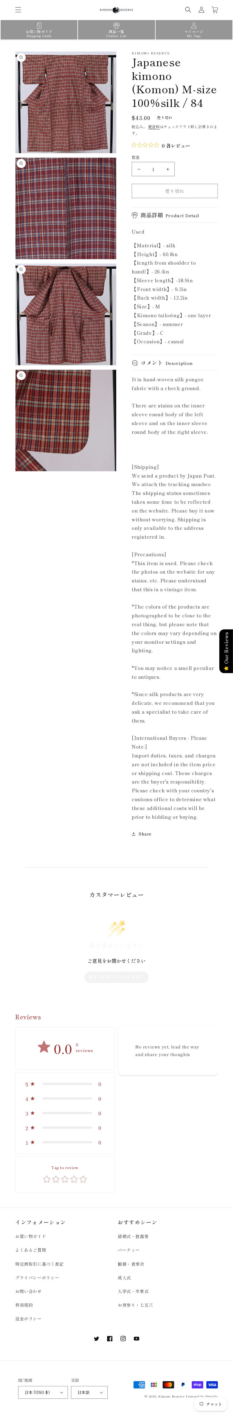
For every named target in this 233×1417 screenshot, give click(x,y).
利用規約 (24, 1305)
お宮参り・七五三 (135, 1305)
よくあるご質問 (30, 1250)
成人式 (124, 1278)
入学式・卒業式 (133, 1291)
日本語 (83, 1392)
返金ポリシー (28, 1319)
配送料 (154, 126)
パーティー (129, 1250)
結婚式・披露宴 (133, 1236)
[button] (18, 9)
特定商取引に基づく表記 (39, 1264)
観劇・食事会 (131, 1264)
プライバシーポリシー (37, 1278)
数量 (136, 157)
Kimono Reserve (171, 1396)
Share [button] (145, 834)
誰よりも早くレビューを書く (116, 977)
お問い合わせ (28, 1291)
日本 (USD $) (37, 1392)
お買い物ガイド (30, 1236)
